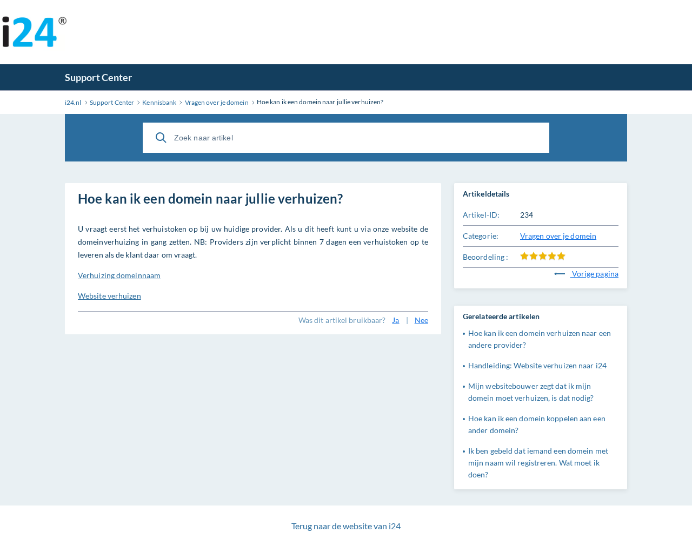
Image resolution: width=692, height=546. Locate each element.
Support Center (98, 77)
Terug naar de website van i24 (346, 526)
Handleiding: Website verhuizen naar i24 (537, 365)
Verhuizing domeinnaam (119, 275)
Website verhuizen (109, 295)
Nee (421, 320)
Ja (395, 320)
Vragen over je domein (558, 235)
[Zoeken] (161, 137)
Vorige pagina (594, 273)
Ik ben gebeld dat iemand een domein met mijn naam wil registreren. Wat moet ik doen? (538, 462)
